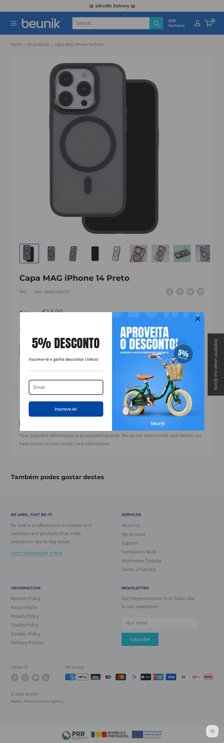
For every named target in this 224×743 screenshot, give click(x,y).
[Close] (197, 318)
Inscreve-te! (66, 409)
